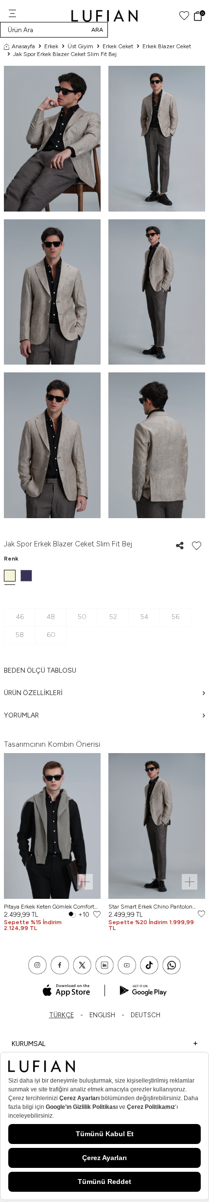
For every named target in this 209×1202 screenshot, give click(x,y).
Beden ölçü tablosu (40, 670)
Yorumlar (21, 715)
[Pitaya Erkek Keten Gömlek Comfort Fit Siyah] (52, 826)
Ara (97, 29)
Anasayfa (23, 46)
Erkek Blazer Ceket (166, 46)
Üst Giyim (80, 46)
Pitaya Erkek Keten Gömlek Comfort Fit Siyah (49, 907)
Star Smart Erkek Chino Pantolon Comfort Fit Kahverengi (150, 907)
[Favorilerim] (184, 16)
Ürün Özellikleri (33, 693)
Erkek (51, 46)
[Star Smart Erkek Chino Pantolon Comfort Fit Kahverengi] (156, 826)
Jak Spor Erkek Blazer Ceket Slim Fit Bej (65, 54)
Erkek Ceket (118, 46)
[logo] (104, 16)
